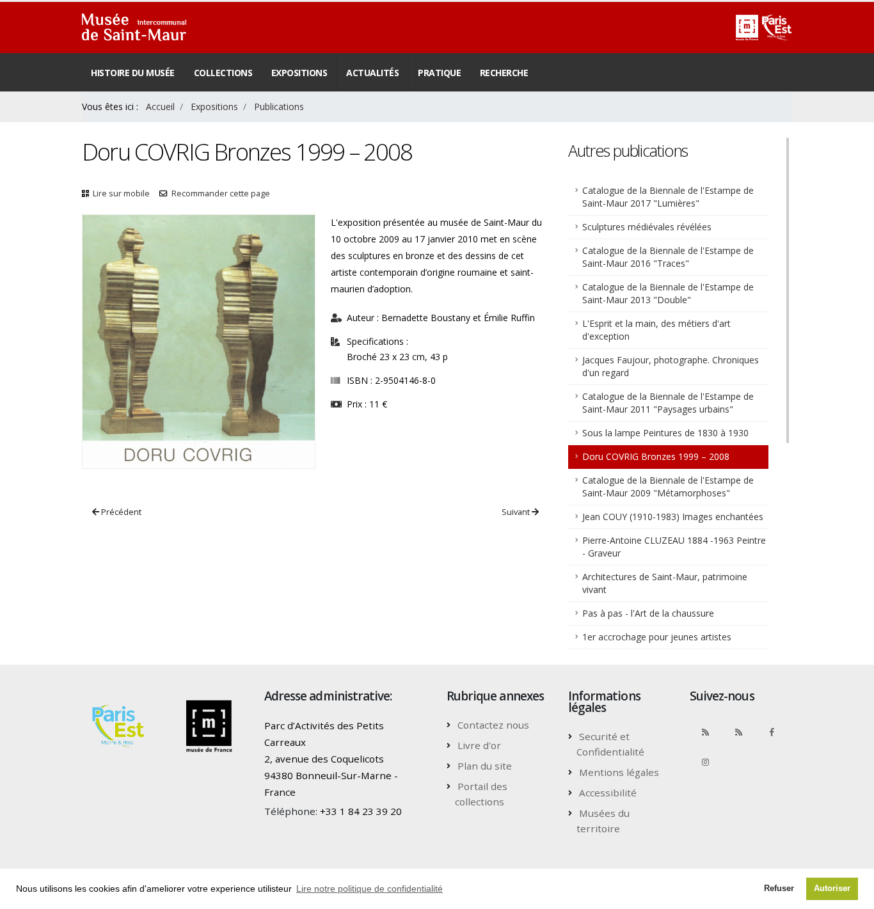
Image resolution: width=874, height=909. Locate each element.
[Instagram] (705, 762)
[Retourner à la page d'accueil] (134, 27)
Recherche (504, 73)
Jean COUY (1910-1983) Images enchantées (672, 516)
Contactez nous (493, 724)
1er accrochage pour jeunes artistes (656, 637)
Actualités (372, 73)
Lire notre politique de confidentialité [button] (369, 888)
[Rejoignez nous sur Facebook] (771, 731)
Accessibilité (608, 792)
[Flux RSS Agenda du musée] (738, 731)
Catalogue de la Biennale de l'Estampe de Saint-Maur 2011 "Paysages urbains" (668, 402)
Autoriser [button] (832, 888)
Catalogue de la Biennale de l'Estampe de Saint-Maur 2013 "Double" (668, 293)
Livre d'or (479, 745)
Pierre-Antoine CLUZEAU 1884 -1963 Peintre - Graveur (674, 546)
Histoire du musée (133, 73)
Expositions (299, 73)
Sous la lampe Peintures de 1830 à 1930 (665, 433)
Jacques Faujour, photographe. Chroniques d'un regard (670, 366)
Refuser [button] (779, 888)
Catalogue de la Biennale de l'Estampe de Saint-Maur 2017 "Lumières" (668, 196)
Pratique (439, 73)
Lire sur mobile (121, 193)
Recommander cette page (220, 193)
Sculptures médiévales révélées (646, 227)
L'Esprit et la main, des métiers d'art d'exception (656, 329)
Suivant (517, 512)
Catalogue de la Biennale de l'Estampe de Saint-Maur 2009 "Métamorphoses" (668, 486)
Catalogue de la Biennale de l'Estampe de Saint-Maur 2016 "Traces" (668, 256)
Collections (223, 73)
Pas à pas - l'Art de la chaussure (648, 613)
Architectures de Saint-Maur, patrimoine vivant (664, 583)
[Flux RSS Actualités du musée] (705, 731)
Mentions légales (619, 772)
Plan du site (484, 765)
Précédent (120, 512)
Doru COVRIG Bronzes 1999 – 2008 (655, 456)
